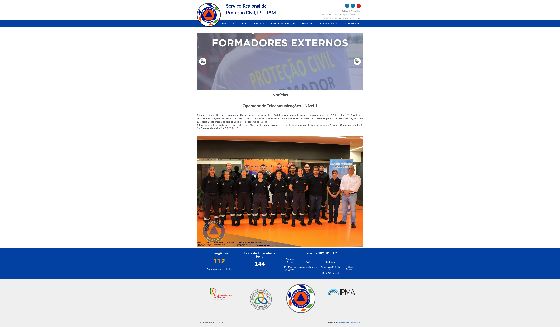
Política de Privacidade (344, 166)
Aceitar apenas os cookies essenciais (255, 170)
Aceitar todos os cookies (219, 170)
